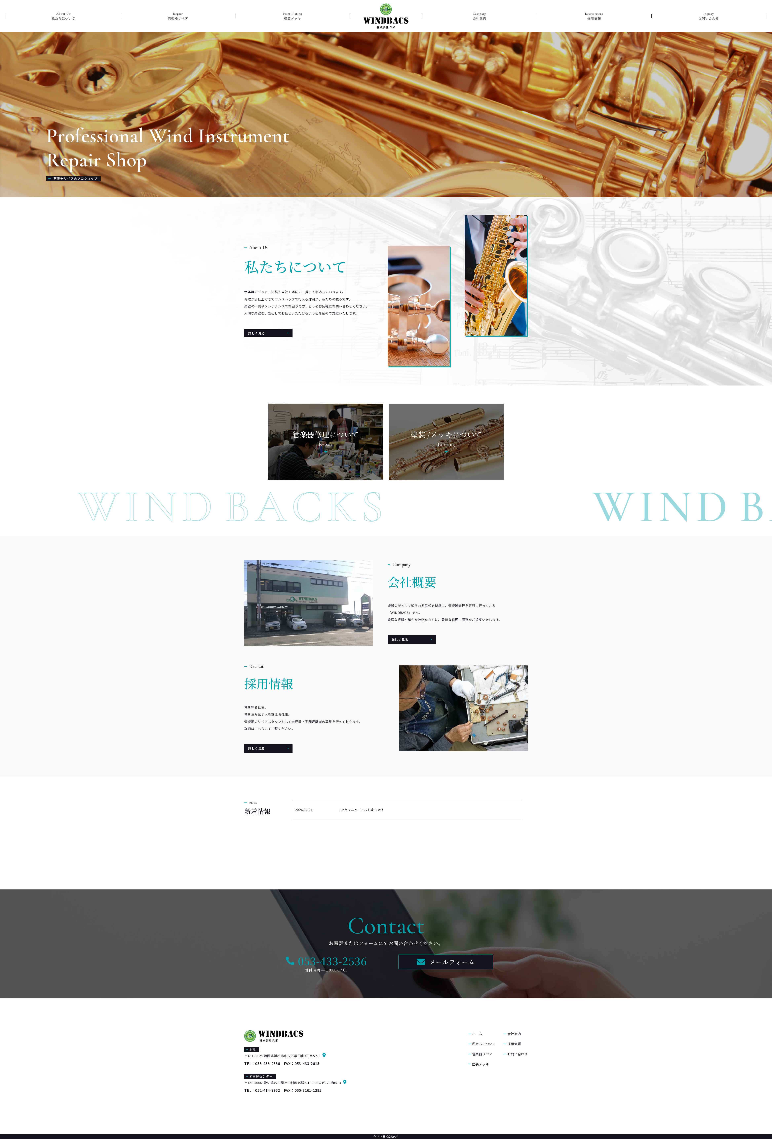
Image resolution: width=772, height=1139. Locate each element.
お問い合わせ (517, 1054)
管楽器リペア (482, 1054)
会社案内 (514, 1033)
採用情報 (514, 1043)
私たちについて (484, 1043)
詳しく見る (256, 333)
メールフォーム (452, 961)
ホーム (477, 1033)
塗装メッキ (480, 1064)
